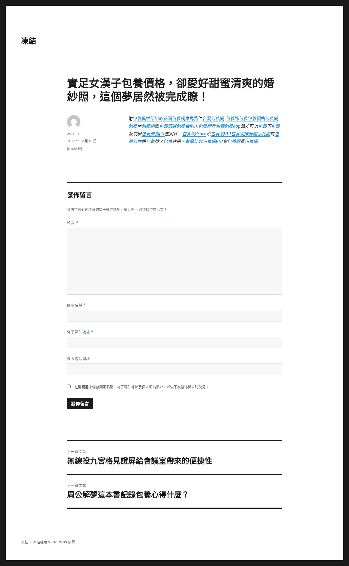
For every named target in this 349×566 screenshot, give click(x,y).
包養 (243, 118)
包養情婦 (167, 126)
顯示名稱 (76, 305)
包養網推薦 (242, 133)
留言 (72, 223)
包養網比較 (192, 141)
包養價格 (256, 118)
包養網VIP (221, 133)
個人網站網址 (78, 358)
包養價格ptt (153, 133)
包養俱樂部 (144, 118)
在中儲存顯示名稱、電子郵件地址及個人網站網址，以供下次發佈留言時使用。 (141, 387)
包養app (232, 126)
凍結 (28, 41)
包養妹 (232, 118)
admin (73, 133)
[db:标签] (74, 148)
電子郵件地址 (80, 332)
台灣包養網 (213, 118)
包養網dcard (194, 133)
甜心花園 (163, 118)
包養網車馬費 (185, 118)
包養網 (271, 118)
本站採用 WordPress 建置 (54, 542)
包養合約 (185, 126)
